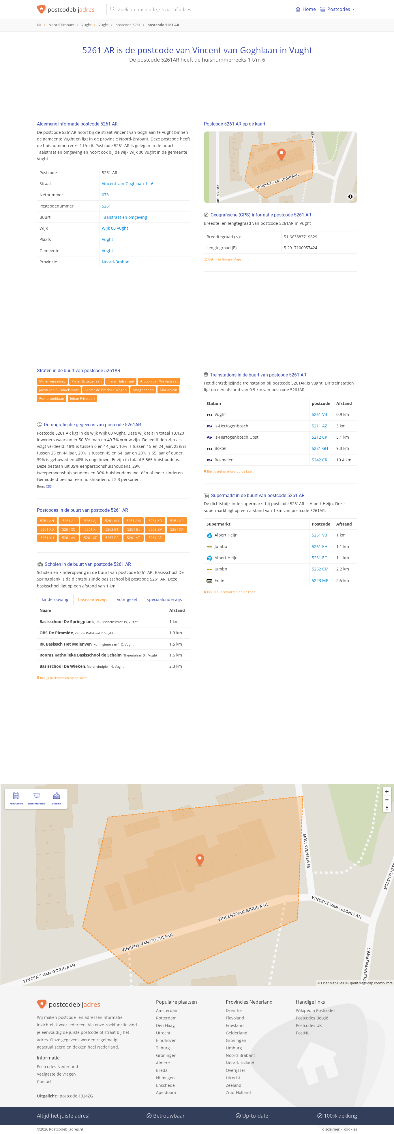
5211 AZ (319, 426)
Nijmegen (165, 1077)
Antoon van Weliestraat (159, 381)
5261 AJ (90, 520)
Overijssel (235, 1070)
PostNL (302, 1033)
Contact (44, 1081)
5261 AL (68, 520)
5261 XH (47, 537)
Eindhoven (166, 1040)
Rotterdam (166, 1018)
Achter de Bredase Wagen (106, 389)
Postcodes (338, 9)
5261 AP (176, 520)
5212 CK (319, 437)
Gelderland (236, 1033)
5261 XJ (90, 529)
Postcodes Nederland (57, 1066)
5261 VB (319, 414)
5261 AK (68, 537)
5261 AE (155, 537)
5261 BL (133, 529)
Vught (107, 239)
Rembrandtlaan (51, 398)
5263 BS (112, 537)
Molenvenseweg (52, 381)
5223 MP (320, 580)
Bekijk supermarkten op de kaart (231, 592)
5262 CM (320, 569)
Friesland (235, 1025)
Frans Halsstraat (121, 381)
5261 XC (68, 529)
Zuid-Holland (238, 1092)
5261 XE (90, 537)
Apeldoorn (166, 1092)
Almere (163, 1062)
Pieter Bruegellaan (87, 381)
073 (105, 194)
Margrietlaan (143, 389)
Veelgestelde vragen (56, 1074)
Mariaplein (168, 389)
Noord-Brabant (116, 262)
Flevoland (235, 1018)
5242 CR (319, 460)
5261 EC (319, 557)
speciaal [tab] (164, 599)
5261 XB (155, 520)
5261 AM (133, 520)
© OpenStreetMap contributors (369, 982)
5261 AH (112, 520)
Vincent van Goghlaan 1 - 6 (127, 183)
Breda (162, 1070)
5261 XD (47, 529)
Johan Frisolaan (82, 398)
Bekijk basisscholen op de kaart (63, 678)
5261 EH (319, 546)
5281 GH (320, 448)
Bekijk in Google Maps (224, 259)
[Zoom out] (387, 800)
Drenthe (234, 1010)
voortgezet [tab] (127, 599)
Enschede (165, 1085)
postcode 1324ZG (76, 1096)
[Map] (280, 167)
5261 (106, 206)
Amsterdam (167, 1010)
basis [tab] (92, 599)
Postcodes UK (309, 1025)
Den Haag (165, 1025)
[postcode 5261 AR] (69, 9)
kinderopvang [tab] (55, 599)
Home (309, 9)
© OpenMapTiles (331, 982)
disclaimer (330, 1129)
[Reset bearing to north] (387, 808)
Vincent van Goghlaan (234, 50)
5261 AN (47, 520)
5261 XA (176, 529)
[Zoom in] (387, 791)
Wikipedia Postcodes (315, 1010)
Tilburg (163, 1048)
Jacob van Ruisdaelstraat (58, 389)
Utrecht (163, 1033)
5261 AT (133, 537)
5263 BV (155, 529)
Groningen (166, 1055)
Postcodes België (312, 1018)
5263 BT (112, 529)
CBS (49, 486)
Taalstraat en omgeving (124, 217)
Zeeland (233, 1085)
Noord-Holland (240, 1062)
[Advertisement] (197, 89)
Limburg (234, 1048)
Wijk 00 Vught (115, 228)
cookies (350, 1129)
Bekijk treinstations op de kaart (230, 471)
